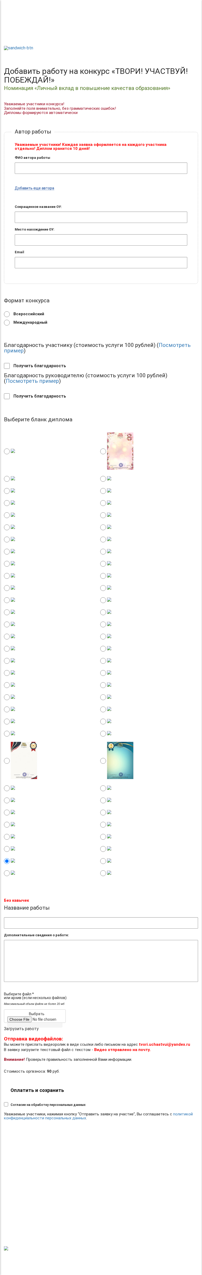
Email (19, 252)
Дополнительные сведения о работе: (36, 935)
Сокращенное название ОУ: (38, 206)
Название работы (27, 908)
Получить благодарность (39, 366)
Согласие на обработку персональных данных (48, 1104)
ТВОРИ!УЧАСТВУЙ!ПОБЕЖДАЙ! (22, 34)
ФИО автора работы (32, 157)
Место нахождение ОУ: (34, 229)
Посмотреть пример (32, 381)
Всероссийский (28, 313)
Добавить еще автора (34, 188)
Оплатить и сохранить (37, 1090)
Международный (29, 322)
